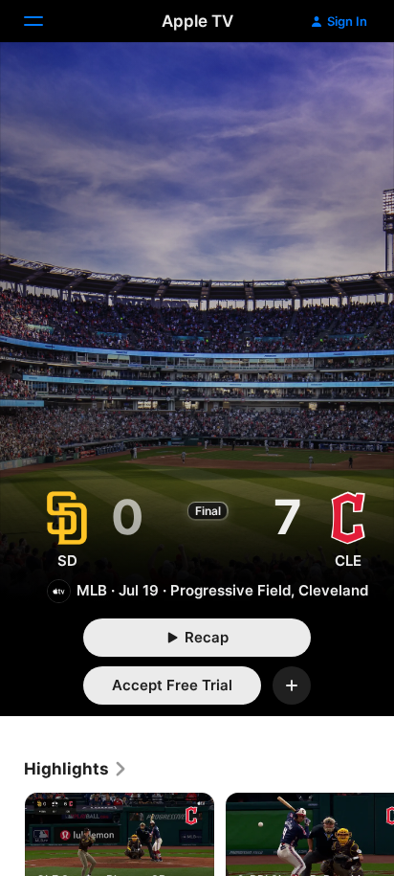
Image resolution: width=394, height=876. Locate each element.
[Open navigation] (45, 21)
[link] (76, 768)
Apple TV (197, 21)
